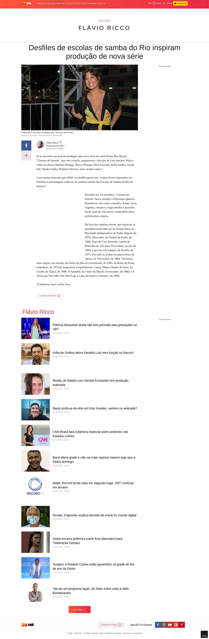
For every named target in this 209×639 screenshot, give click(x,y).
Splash (107, 11)
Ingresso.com (44, 4)
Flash (35, 11)
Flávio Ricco (104, 28)
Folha (90, 11)
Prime (166, 11)
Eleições (44, 11)
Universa (116, 11)
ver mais (78, 610)
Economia (81, 11)
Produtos (26, 11)
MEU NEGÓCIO (68, 4)
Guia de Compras (183, 11)
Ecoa (137, 11)
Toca (171, 11)
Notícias (54, 11)
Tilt (133, 11)
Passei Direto (81, 4)
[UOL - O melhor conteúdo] (26, 4)
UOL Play (101, 4)
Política (63, 11)
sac (150, 3)
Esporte (98, 11)
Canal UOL (146, 11)
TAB (161, 11)
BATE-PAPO (56, 4)
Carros (72, 11)
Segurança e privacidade (132, 633)
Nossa (155, 11)
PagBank (92, 4)
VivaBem (126, 11)
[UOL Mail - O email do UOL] (157, 3)
